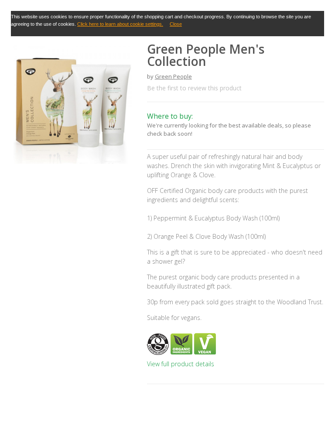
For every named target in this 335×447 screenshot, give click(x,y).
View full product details (180, 364)
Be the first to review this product (194, 88)
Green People (173, 76)
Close (176, 24)
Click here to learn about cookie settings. (120, 24)
